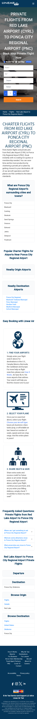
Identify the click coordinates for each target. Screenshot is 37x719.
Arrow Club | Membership (13, 659)
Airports (12, 654)
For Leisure (25, 656)
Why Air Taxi (25, 652)
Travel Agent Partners (13, 661)
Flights (6, 600)
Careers (27, 664)
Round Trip (10, 62)
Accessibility (12, 673)
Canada (6, 604)
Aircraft (29, 659)
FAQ (8, 664)
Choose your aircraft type (17, 422)
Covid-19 (17, 664)
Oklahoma (7, 629)
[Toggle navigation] (33, 4)
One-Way (21, 62)
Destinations (23, 654)
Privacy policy (24, 673)
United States (9, 625)
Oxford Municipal (12, 309)
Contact (18, 666)
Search (18, 100)
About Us (28, 661)
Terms (18, 675)
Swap (29, 62)
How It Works (12, 652)
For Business (12, 656)
